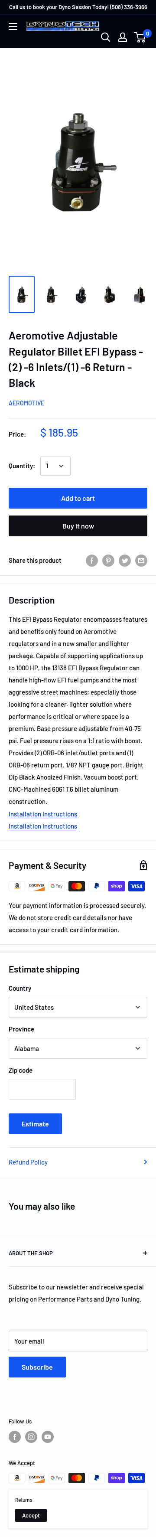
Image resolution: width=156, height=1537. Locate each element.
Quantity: (22, 466)
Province (21, 1029)
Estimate (35, 1123)
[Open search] (105, 37)
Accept (31, 1515)
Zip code (20, 1070)
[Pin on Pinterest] (108, 560)
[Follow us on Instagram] (31, 1437)
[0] (140, 37)
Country (20, 988)
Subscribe (37, 1367)
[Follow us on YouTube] (48, 1437)
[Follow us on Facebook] (15, 1437)
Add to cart (78, 498)
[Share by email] (141, 560)
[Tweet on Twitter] (125, 560)
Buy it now (78, 526)
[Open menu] (13, 26)
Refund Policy (28, 1162)
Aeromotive (26, 403)
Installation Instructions (43, 814)
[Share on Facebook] (92, 560)
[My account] (122, 37)
